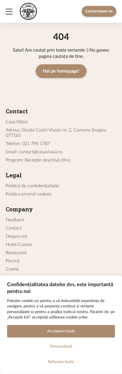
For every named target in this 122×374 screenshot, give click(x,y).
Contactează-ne (99, 11)
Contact (13, 228)
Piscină (13, 261)
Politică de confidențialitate (32, 186)
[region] (61, 324)
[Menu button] (9, 11)
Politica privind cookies (28, 194)
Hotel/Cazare (19, 244)
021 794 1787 (36, 143)
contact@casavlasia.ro (40, 152)
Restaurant (16, 252)
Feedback (15, 220)
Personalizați (61, 346)
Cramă (12, 269)
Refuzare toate (61, 362)
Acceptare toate (61, 331)
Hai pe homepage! (61, 71)
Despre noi (16, 236)
